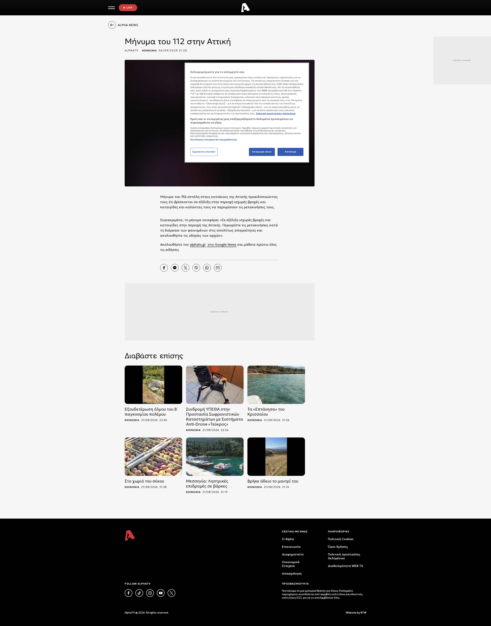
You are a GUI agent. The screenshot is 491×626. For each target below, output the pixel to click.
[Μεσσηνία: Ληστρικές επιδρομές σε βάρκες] (215, 456)
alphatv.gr (198, 244)
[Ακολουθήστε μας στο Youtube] (161, 593)
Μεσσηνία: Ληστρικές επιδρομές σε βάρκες (207, 484)
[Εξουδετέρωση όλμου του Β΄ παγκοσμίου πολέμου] (153, 385)
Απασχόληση (292, 573)
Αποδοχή (290, 151)
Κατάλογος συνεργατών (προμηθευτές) (213, 139)
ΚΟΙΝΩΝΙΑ (149, 50)
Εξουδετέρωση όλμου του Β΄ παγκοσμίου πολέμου (151, 412)
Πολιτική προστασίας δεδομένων (344, 556)
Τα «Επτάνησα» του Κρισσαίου (266, 412)
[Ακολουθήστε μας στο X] (171, 593)
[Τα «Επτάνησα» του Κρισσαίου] (276, 385)
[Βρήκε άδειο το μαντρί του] (276, 456)
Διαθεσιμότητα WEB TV (345, 566)
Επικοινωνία (291, 547)
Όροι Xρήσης (338, 547)
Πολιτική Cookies (340, 539)
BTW (363, 612)
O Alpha (288, 539)
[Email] (218, 268)
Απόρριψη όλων (262, 151)
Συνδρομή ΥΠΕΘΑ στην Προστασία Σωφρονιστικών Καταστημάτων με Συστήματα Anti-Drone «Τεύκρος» (214, 417)
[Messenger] (175, 268)
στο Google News (221, 244)
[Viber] (196, 268)
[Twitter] (185, 268)
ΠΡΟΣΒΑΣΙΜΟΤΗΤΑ (295, 583)
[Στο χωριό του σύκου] (153, 456)
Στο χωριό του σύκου (144, 481)
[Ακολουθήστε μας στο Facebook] (128, 593)
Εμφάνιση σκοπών (204, 151)
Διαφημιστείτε (293, 554)
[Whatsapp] (207, 268)
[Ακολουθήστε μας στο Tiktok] (139, 593)
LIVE (129, 7)
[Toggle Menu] (111, 7)
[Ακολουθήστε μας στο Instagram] (150, 593)
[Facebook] (164, 268)
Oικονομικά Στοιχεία (290, 564)
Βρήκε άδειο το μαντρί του (272, 481)
